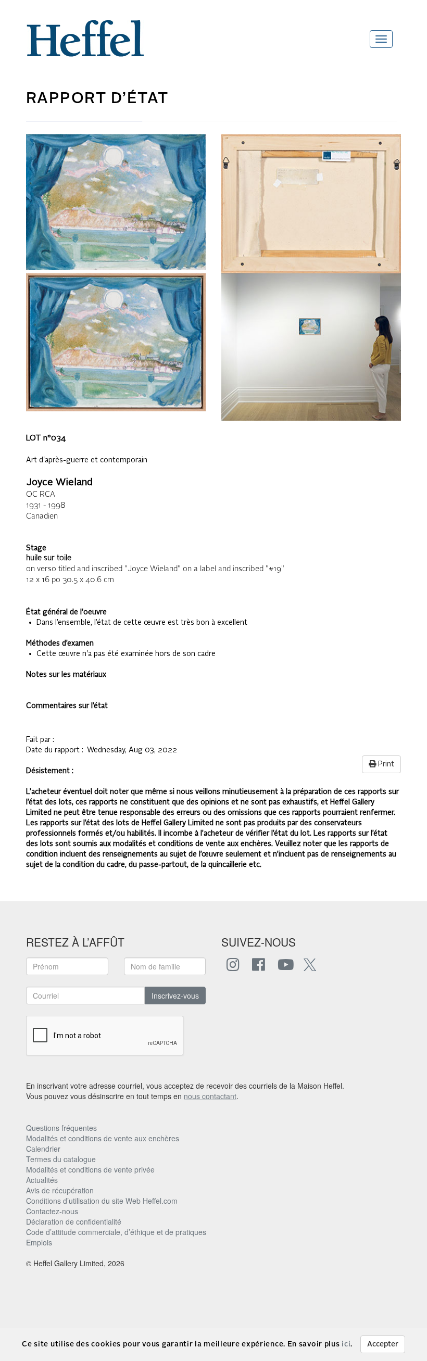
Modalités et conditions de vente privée (90, 1169)
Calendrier (43, 1148)
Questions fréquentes (61, 1128)
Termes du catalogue (61, 1159)
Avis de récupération (60, 1190)
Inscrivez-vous (175, 995)
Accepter (382, 1344)
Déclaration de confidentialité (73, 1221)
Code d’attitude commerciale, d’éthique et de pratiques (116, 1232)
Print (385, 764)
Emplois (39, 1242)
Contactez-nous (52, 1211)
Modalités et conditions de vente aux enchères (102, 1138)
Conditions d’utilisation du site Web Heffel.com (102, 1200)
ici (346, 1344)
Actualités (42, 1180)
